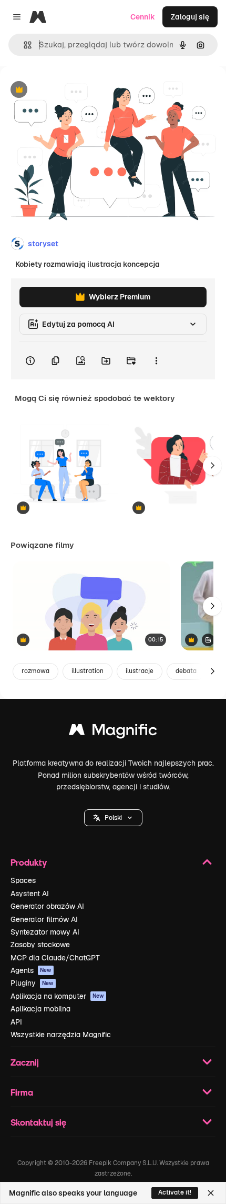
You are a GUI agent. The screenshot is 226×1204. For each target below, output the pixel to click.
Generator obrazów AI (47, 906)
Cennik (142, 17)
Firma (22, 1092)
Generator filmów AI (44, 919)
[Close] (210, 1193)
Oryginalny (73, 90)
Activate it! (174, 1192)
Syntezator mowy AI (45, 932)
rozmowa (35, 671)
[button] (113, 817)
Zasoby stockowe (40, 944)
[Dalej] (212, 465)
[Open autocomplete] (23, 45)
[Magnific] (113, 732)
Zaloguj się (190, 17)
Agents (31, 970)
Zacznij (25, 1062)
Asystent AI (30, 893)
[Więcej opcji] (156, 360)
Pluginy (32, 983)
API (16, 1022)
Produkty (29, 862)
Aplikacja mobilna (40, 1009)
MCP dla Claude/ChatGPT (55, 957)
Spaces (23, 880)
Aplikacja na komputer (57, 996)
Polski (113, 818)
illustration (87, 671)
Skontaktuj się (38, 1122)
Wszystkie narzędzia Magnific (61, 1034)
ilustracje (139, 671)
